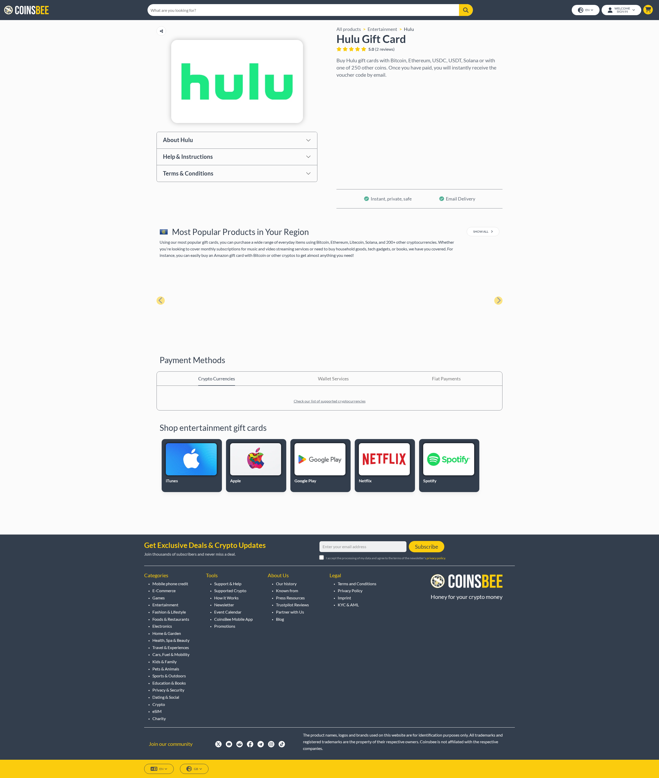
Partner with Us (290, 611)
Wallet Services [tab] (333, 378)
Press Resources (290, 597)
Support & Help (227, 583)
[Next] (498, 300)
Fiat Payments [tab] (446, 378)
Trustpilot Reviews (292, 604)
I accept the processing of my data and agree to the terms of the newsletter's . (386, 558)
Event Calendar (227, 611)
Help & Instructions (188, 156)
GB (196, 769)
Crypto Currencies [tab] (216, 378)
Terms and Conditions (357, 583)
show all (481, 231)
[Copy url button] (161, 31)
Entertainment (382, 29)
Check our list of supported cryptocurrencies (330, 401)
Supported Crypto (230, 590)
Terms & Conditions (188, 173)
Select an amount (354, 107)
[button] (648, 9)
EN (587, 10)
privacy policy (436, 558)
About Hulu (178, 139)
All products (348, 29)
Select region (349, 85)
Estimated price (352, 129)
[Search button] (466, 10)
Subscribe (426, 546)
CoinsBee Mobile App (233, 619)
